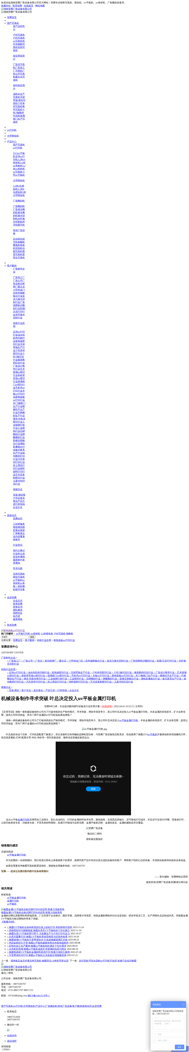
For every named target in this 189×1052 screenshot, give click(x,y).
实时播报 (20, 556)
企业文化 (17, 507)
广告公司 (17, 280)
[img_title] (13, 630)
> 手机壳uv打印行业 (80, 675)
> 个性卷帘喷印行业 (101, 672)
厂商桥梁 (17, 533)
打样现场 (20, 504)
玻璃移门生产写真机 (19, 118)
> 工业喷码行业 (76, 678)
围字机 (21, 225)
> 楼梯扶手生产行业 (168, 675)
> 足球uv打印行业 (16, 672)
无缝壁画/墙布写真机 (19, 100)
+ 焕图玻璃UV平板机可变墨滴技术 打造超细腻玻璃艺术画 (37, 939)
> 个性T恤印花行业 (122, 672)
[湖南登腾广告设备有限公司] (16, 9)
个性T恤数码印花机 (19, 112)
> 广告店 (38, 661)
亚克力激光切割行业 (19, 299)
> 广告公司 (27, 661)
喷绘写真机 (19, 577)
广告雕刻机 (19, 200)
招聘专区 (17, 613)
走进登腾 (97, 1006)
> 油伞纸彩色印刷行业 (38, 672)
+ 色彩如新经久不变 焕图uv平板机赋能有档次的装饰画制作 (38, 943)
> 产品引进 (50, 690)
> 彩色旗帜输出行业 (94, 661)
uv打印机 (17, 148)
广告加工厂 (19, 277)
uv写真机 (17, 41)
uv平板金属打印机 (128, 720)
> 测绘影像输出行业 (150, 678)
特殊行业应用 (44, 640)
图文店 (21, 286)
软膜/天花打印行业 (19, 311)
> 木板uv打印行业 (100, 675)
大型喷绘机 (19, 180)
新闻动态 (87, 1006)
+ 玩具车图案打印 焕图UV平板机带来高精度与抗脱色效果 (37, 936)
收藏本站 (6, 5)
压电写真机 (19, 574)
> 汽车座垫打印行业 (35, 682)
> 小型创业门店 (75, 661)
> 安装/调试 (13, 690)
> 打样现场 (61, 690)
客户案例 (29, 640)
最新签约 (17, 560)
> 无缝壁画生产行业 (79, 672)
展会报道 (20, 530)
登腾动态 (17, 518)
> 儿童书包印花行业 (122, 682)
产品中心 (40, 1006)
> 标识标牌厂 (50, 661)
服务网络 (17, 619)
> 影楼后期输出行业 (128, 678)
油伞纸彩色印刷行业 (19, 338)
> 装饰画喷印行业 (59, 672)
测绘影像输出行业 (19, 446)
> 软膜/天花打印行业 (166, 661)
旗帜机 (69, 633)
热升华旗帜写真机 (19, 44)
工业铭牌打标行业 (19, 425)
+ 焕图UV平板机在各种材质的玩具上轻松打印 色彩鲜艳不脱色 (39, 927)
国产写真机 (19, 144)
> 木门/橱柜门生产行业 (146, 675)
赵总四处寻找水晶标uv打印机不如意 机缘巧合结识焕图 (107, 960)
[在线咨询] (106, 706)
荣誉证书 (17, 607)
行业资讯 (17, 545)
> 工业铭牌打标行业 (57, 678)
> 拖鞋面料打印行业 (77, 682)
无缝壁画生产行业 (19, 347)
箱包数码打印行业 (19, 456)
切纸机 (18, 248)
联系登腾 (17, 5)
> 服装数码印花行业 (143, 672)
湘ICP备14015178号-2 (38, 995)
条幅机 (21, 242)
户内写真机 (19, 38)
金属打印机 (24, 819)
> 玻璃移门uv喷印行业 (57, 675)
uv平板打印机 (23, 633)
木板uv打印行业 (19, 394)
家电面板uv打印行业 (64, 640)
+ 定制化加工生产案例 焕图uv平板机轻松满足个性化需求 (36, 946)
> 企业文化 (73, 690)
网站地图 (40, 5)
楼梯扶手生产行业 (19, 409)
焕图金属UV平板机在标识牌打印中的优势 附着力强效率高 (31, 912)
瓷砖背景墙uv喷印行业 (19, 378)
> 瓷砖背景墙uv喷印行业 (32, 675)
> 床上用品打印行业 (56, 682)
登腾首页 (17, 640)
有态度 (16, 616)
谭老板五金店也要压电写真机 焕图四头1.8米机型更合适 (40, 960)
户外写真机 (19, 35)
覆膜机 (16, 245)
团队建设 (17, 610)
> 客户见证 (26, 690)
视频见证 (17, 489)
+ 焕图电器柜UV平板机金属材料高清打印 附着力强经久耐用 (38, 952)
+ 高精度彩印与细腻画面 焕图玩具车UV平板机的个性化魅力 (38, 930)
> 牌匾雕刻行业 (109, 678)
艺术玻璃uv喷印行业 (19, 372)
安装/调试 (18, 495)
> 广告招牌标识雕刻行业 (142, 661)
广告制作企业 (8, 657)
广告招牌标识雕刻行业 (19, 305)
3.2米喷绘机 (47, 633)
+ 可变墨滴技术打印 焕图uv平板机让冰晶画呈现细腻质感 (36, 955)
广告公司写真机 (19, 73)
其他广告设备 (65, 1006)
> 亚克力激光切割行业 (117, 661)
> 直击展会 (38, 690)
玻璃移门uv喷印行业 (19, 384)
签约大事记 (19, 550)
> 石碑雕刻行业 (92, 678)
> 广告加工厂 (14, 661)
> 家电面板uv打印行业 (122, 675)
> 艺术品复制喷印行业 (100, 682)
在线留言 (28, 5)
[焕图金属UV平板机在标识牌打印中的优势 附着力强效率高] (32, 909)
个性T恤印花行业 (19, 356)
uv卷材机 (35, 633)
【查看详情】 (8, 922)
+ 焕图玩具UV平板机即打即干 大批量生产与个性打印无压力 (38, 933)
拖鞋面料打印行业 (19, 471)
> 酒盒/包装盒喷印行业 (34, 678)
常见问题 (17, 568)
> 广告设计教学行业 (164, 672)
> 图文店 (62, 661)
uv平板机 (17, 580)
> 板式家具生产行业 (171, 678)
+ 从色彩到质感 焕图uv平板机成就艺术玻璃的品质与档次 (36, 949)
